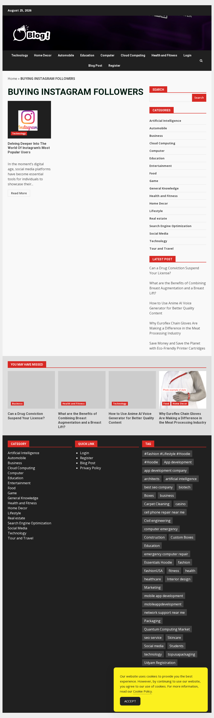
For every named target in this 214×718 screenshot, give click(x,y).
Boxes (149, 495)
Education (87, 55)
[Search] (201, 61)
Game (153, 181)
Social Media (158, 233)
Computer (108, 55)
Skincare (174, 637)
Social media (153, 646)
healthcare (152, 579)
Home (12, 78)
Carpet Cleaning (156, 504)
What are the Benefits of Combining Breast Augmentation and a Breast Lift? (177, 288)
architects (151, 479)
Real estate (158, 218)
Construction (154, 537)
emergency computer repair (166, 554)
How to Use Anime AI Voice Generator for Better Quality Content (171, 308)
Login (187, 55)
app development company (165, 470)
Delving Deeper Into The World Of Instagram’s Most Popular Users (29, 120)
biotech (184, 487)
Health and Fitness (164, 55)
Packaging (152, 621)
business (167, 495)
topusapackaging (181, 654)
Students (176, 646)
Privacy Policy (90, 468)
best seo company (158, 487)
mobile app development (163, 595)
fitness (174, 570)
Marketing (152, 587)
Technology (19, 55)
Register (114, 65)
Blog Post (95, 65)
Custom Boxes (182, 537)
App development (178, 462)
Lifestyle (156, 211)
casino (181, 504)
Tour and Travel (161, 248)
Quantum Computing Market (167, 629)
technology (153, 654)
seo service (153, 637)
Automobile (66, 55)
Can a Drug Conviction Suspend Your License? (31, 390)
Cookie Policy (142, 691)
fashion (184, 562)
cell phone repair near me (164, 512)
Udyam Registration (159, 662)
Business (156, 136)
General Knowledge (164, 188)
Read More (19, 193)
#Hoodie (151, 462)
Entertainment (160, 166)
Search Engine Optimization (170, 226)
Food (153, 173)
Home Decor (43, 55)
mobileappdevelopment (162, 604)
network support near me (164, 612)
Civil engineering (157, 520)
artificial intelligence (181, 479)
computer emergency (161, 529)
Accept (130, 701)
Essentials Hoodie (158, 562)
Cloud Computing (133, 55)
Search (158, 89)
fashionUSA (153, 570)
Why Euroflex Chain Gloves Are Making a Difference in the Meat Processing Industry (174, 328)
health (190, 570)
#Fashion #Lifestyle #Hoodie (167, 453)
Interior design (178, 579)
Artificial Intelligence (165, 121)
